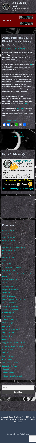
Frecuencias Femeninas (10, 283)
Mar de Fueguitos (8, 313)
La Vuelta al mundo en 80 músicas (13, 299)
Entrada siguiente (18, 136)
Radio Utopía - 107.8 (20, 4)
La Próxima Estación (9, 296)
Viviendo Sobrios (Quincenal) (12, 376)
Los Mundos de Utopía (10, 309)
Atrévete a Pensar (8, 244)
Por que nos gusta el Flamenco (12, 346)
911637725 (18, 422)
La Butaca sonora (8, 286)
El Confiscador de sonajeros (11, 267)
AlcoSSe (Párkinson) (9, 237)
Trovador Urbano (8, 373)
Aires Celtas (6, 234)
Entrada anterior (18, 132)
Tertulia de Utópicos (9, 369)
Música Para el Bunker (9, 319)
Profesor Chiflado (8, 349)
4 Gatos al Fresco (8, 230)
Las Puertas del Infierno (10, 306)
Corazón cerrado (8, 257)
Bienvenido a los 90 (9, 250)
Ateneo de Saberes (8, 240)
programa (20, 108)
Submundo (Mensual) (9, 366)
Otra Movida (6, 326)
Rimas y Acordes (8, 356)
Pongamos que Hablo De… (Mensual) (14, 343)
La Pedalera (6, 293)
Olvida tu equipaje (8, 323)
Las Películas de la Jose (10, 303)
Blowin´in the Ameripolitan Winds (13, 247)
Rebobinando (6, 353)
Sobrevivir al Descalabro (10, 363)
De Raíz (4, 260)
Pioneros (5, 339)
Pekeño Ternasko (8, 333)
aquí (30, 64)
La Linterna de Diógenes (10, 289)
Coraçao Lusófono (8, 254)
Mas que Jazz (7, 316)
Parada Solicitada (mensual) (11, 329)
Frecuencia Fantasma (9, 279)
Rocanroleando (7, 359)
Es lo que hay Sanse (9, 270)
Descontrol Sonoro (8, 264)
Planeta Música (7, 336)
